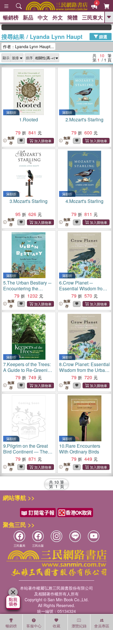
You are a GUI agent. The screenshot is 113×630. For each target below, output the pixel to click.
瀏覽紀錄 (79, 626)
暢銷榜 (11, 17)
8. (84, 370)
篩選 (102, 36)
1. (28, 119)
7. (28, 370)
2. (84, 119)
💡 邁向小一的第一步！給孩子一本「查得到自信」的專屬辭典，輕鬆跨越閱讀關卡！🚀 (109, 27)
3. (29, 201)
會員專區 (101, 626)
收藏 (56, 626)
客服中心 (33, 626)
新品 (28, 17)
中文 (43, 17)
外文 (57, 17)
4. (84, 201)
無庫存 (11, 140)
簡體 (72, 17)
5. (27, 288)
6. (82, 288)
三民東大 (92, 17)
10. (79, 448)
